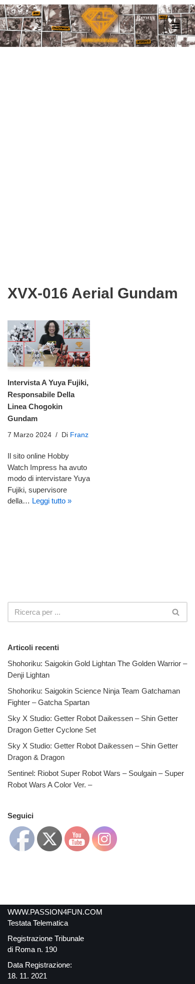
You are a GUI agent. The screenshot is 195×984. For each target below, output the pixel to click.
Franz (79, 435)
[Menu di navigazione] (176, 25)
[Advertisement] (97, 149)
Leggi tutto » (52, 500)
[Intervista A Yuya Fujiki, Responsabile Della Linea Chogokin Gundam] (49, 343)
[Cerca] (176, 612)
